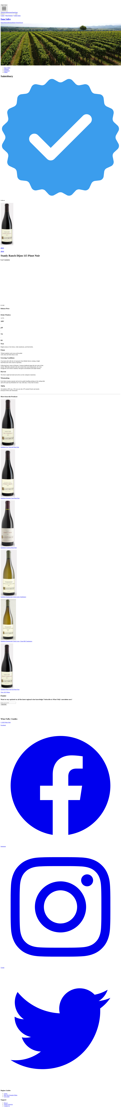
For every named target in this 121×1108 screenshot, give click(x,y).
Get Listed (6, 1096)
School (10, 12)
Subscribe (3, 704)
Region (10, 22)
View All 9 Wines (5, 692)
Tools (16, 12)
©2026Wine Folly (6, 722)
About (5, 1093)
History (14, 22)
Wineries (6, 22)
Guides (6, 12)
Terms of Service (8, 1104)
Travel (21, 22)
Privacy (6, 1103)
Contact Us (7, 1106)
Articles (3, 12)
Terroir (18, 22)
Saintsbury (7, 70)
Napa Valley (6, 19)
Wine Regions (9, 15)
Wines (2, 22)
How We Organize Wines (10, 1095)
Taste (13, 12)
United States (17, 15)
